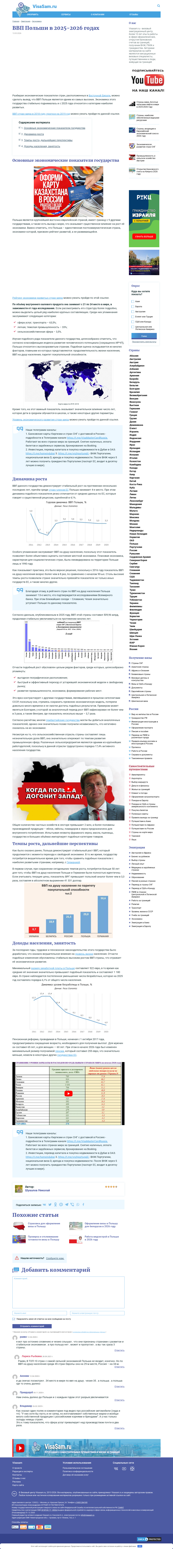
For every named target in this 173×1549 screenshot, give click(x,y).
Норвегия (135, 537)
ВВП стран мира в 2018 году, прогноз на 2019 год (41, 113)
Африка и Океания (140, 670)
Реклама (16, 1482)
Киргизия (135, 477)
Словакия (135, 570)
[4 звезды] (113, 1186)
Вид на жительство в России (144, 714)
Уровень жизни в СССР (142, 911)
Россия (133, 550)
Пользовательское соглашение (77, 1468)
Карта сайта (18, 1485)
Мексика (134, 517)
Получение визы (140, 657)
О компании (97, 14)
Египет (133, 428)
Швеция (134, 632)
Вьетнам (134, 405)
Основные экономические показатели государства (54, 128)
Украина (134, 603)
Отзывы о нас (18, 1478)
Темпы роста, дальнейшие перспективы (48, 140)
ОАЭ (132, 540)
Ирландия (135, 448)
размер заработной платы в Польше (53, 968)
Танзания (135, 586)
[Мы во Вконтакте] (116, 1469)
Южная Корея (137, 646)
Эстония (134, 639)
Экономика (136, 919)
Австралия (135, 359)
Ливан (133, 494)
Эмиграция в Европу (141, 926)
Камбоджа (135, 464)
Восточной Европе (99, 95)
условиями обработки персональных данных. (89, 1332)
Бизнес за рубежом (140, 856)
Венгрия (134, 398)
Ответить (119, 1350)
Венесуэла (135, 402)
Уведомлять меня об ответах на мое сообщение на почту (43, 1319)
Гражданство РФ (139, 718)
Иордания (135, 441)
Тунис (133, 590)
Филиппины (136, 606)
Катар (133, 471)
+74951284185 (81, 1502)
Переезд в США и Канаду (143, 888)
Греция (133, 415)
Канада (134, 468)
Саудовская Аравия (140, 557)
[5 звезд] (116, 1186)
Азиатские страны (140, 667)
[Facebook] (83, 1204)
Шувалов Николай (37, 1190)
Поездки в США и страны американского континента (144, 805)
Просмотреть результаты (144, 342)
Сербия (133, 563)
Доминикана (136, 425)
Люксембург (136, 501)
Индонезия (135, 438)
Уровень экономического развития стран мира (40, 419)
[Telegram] (66, 1204)
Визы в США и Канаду (141, 684)
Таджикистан (137, 580)
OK (140, 1546)
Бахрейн (134, 378)
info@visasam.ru (87, 1515)
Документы (136, 687)
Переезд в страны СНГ (142, 884)
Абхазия (134, 355)
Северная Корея (138, 560)
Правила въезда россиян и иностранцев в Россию (144, 742)
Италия (133, 458)
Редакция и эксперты (22, 1471)
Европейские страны (141, 691)
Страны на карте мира (142, 832)
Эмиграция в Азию (140, 922)
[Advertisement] (68, 66)
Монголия (135, 527)
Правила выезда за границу (144, 817)
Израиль (134, 431)
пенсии (59, 1051)
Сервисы (66, 14)
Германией (73, 862)
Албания (134, 369)
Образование (137, 877)
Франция (134, 613)
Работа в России (139, 751)
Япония (133, 649)
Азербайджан (137, 365)
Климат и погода (139, 793)
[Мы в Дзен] (132, 1469)
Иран (132, 444)
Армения (134, 375)
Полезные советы (139, 814)
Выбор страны (138, 860)
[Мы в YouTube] (124, 1469)
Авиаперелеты (138, 774)
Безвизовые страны (140, 674)
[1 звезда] (106, 1186)
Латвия (133, 491)
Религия (135, 904)
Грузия (133, 418)
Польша (134, 543)
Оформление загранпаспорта (145, 797)
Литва (133, 497)
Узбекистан (136, 599)
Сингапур (135, 566)
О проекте (17, 1468)
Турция (133, 596)
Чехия (133, 623)
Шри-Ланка (136, 636)
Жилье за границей (140, 789)
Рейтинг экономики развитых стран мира (37, 297)
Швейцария (136, 629)
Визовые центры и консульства (140, 679)
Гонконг (134, 411)
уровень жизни (84, 953)
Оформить (32, 14)
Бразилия (135, 392)
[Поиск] (158, 6)
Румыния (135, 553)
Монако (134, 524)
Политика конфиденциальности (78, 1471)
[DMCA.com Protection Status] (149, 1539)
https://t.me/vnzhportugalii (73, 453)
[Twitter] (49, 1204)
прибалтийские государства (63, 720)
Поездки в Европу (139, 800)
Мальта (134, 510)
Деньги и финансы (140, 786)
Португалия (136, 547)
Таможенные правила (141, 758)
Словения (135, 573)
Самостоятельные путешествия (141, 768)
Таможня (135, 836)
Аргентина (135, 372)
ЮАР (132, 642)
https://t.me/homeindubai (40, 453)
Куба (132, 487)
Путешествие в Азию (141, 821)
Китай (133, 481)
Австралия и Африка (141, 853)
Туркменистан (137, 593)
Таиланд (134, 583)
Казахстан (135, 461)
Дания (133, 421)
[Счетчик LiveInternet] (13, 1539)
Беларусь (135, 382)
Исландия (135, 451)
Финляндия (136, 609)
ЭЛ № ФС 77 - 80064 (49, 1510)
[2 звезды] (108, 1186)
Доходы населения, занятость (42, 146)
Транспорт (136, 908)
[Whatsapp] (77, 1204)
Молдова (134, 520)
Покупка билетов (139, 810)
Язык (133, 839)
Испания (134, 454)
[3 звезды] (111, 1186)
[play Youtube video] (68, 788)
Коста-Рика (136, 484)
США (132, 576)
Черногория (136, 619)
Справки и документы (141, 754)
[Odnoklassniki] (55, 1204)
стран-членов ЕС (59, 489)
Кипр (132, 474)
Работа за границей (140, 900)
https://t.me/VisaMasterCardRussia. (87, 437)
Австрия (134, 362)
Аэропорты (136, 778)
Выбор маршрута (139, 782)
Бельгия (134, 385)
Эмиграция (137, 847)
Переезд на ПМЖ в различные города (140, 736)
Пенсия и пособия (139, 731)
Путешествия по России (142, 828)
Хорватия (135, 616)
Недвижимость (138, 873)
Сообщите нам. (55, 1258)
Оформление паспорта (142, 728)
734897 (121, 1508)
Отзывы (133, 14)
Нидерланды (136, 530)
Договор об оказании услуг (76, 1475)
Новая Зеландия (138, 533)
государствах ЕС (66, 1054)
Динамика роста (34, 134)
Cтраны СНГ (137, 663)
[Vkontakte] (44, 1204)
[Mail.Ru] (61, 1204)
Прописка (136, 747)
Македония (136, 504)
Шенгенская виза (139, 701)
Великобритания (138, 395)
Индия (133, 435)
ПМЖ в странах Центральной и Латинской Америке (144, 894)
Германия (135, 408)
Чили (132, 626)
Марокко (134, 514)
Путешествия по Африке (142, 825)
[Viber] (72, 1204)
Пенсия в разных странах (143, 881)
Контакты (17, 1475)
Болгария (135, 388)
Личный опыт (137, 864)
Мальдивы (135, 507)
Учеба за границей (140, 915)
